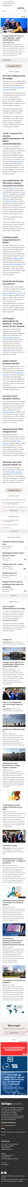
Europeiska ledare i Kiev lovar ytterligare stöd (15, 507)
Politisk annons (23, 1041)
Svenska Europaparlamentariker (11, 524)
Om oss (3, 1135)
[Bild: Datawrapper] (14, 891)
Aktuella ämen (10, 1132)
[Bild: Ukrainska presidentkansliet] (14, 25)
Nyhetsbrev (4, 1132)
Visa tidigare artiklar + (14, 66)
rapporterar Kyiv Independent (11, 337)
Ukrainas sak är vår (9, 573)
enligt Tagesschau (16, 472)
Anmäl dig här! (14, 1032)
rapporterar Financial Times (11, 293)
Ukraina (9, 60)
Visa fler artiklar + (14, 510)
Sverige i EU (7, 527)
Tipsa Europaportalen (20, 1132)
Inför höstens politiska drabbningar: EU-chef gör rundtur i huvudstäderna (14, 503)
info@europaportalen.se (10, 1125)
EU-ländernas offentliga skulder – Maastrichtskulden (11, 521)
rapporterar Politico (18, 258)
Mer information (7, 5)
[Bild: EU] (14, 653)
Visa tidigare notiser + (14, 490)
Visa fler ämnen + (14, 531)
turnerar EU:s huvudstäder (14, 264)
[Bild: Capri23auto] (14, 929)
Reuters (8, 350)
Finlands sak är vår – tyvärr (12, 564)
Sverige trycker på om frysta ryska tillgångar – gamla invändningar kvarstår (13, 38)
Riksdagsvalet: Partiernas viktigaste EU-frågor (15, 499)
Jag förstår (21, 8)
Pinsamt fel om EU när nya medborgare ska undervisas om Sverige (13, 584)
